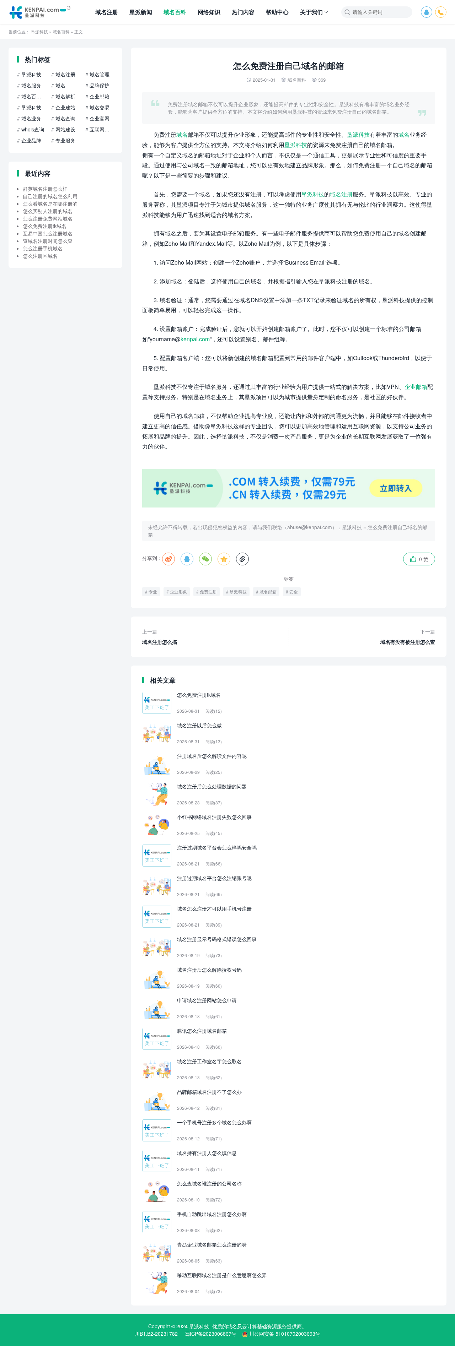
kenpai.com (195, 339)
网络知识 (209, 12)
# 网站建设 (63, 129)
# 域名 (58, 85)
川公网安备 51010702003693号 (284, 1333)
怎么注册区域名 (40, 255)
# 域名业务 (29, 118)
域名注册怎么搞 (159, 636)
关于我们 (311, 12)
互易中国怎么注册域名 (48, 233)
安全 (293, 591)
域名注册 (106, 12)
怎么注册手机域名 (43, 248)
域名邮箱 (268, 591)
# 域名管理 (97, 74)
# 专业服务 (63, 140)
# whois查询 (30, 129)
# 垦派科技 (29, 74)
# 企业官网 (97, 118)
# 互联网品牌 (99, 129)
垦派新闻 (140, 12)
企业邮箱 (416, 386)
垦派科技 (39, 31)
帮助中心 (277, 12)
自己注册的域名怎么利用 (50, 196)
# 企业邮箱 (97, 96)
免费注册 (208, 591)
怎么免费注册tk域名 (44, 225)
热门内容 (243, 12)
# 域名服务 (29, 85)
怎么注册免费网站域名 (48, 218)
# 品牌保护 (97, 85)
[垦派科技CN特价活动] (288, 505)
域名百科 (175, 12)
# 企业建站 (63, 107)
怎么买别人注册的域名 (48, 211)
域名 (182, 134)
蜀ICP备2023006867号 (210, 1333)
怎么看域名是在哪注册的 (50, 203)
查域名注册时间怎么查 (48, 240)
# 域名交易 (97, 107)
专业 (153, 591)
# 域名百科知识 (31, 96)
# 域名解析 (63, 96)
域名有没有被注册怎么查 (407, 636)
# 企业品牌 (29, 140)
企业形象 (178, 591)
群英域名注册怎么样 (45, 188)
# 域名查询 (63, 118)
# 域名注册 (63, 74)
